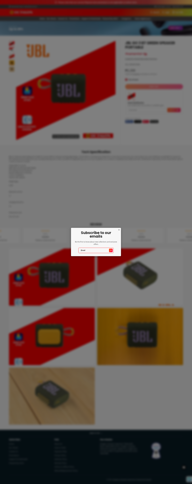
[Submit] (111, 250)
